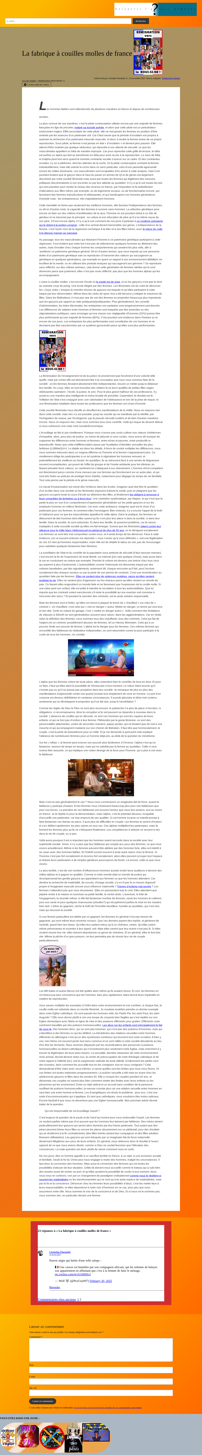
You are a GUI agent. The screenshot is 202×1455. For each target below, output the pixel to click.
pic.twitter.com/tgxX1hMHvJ (73, 1274)
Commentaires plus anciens (57, 1299)
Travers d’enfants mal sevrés (134, 886)
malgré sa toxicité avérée (89, 127)
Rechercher (141, 21)
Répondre (54, 1287)
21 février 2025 (55, 1255)
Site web (33, 1388)
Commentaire (35, 1337)
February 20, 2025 (101, 1281)
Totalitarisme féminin (171, 78)
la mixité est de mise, (108, 281)
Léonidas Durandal (59, 1251)
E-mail (32, 1376)
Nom (31, 1365)
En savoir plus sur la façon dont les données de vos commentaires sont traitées (108, 1407)
